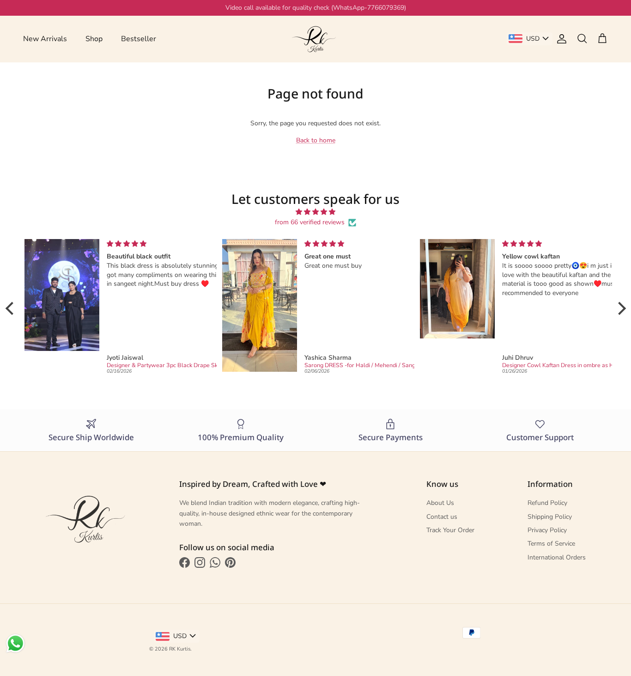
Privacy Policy (547, 530)
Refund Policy (547, 502)
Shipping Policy (550, 516)
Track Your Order (450, 530)
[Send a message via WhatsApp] (15, 643)
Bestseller (138, 39)
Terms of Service (551, 543)
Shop (94, 39)
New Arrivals (45, 39)
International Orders (557, 557)
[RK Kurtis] (315, 39)
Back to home (315, 140)
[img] (316, 212)
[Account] (559, 38)
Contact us (441, 516)
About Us (440, 502)
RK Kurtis (179, 648)
